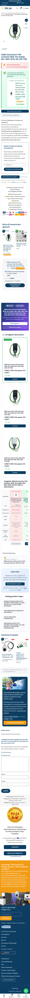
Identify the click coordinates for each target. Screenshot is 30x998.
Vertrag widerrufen (8, 979)
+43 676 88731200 (11, 717)
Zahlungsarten (5, 958)
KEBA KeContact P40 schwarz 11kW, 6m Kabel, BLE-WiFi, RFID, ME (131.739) (8, 248)
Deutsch (6, 953)
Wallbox (23, 802)
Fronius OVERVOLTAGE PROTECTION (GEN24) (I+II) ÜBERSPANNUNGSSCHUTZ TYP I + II (21, 656)
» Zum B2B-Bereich (15, 856)
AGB (2, 964)
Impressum (18, 991)
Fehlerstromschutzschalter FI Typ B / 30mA (21, 245)
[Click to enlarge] (4, 41)
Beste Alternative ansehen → (15, 111)
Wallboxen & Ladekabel (14, 13)
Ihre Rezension (6, 755)
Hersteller (4, 937)
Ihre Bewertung (6, 752)
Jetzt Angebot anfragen (15, 191)
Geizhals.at (3, 923)
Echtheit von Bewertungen (8, 970)
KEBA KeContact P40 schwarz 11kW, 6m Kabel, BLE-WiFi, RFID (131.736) (14, 413)
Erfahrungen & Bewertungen (9, 943)
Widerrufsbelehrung (6, 967)
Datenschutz (12, 991)
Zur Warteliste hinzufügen (13, 169)
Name (3, 774)
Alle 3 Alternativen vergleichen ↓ (11, 115)
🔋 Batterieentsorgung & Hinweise (10, 976)
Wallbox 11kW (17, 800)
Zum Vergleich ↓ (15, 323)
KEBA (13, 802)
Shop (6, 13)
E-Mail (3, 781)
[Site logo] (6, 8)
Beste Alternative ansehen (14, 583)
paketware (18, 802)
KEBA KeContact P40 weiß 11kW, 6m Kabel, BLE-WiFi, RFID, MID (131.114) (14, 459)
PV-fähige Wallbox (14, 798)
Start (2, 13)
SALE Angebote (5, 934)
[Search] (17, 8)
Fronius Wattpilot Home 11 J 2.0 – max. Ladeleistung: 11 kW (8, 656)
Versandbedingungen (6, 961)
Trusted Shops (21, 923)
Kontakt (3, 946)
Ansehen (15, 379)
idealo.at (15, 923)
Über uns (3, 940)
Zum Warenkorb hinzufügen (15, 285)
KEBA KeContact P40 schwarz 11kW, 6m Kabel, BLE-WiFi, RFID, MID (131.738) (14, 366)
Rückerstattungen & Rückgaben (9, 973)
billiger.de (9, 923)
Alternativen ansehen (15, 327)
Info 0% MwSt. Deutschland (8, 931)
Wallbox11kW (15, 804)
